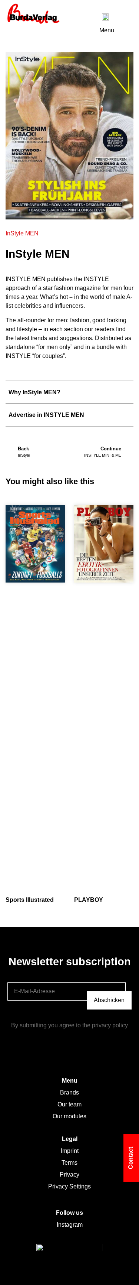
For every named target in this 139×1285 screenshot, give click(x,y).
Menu (106, 30)
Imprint (70, 1151)
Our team (69, 1104)
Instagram (70, 1225)
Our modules (69, 1116)
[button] (69, 392)
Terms (69, 1163)
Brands (69, 1092)
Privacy (69, 1174)
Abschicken (109, 1000)
